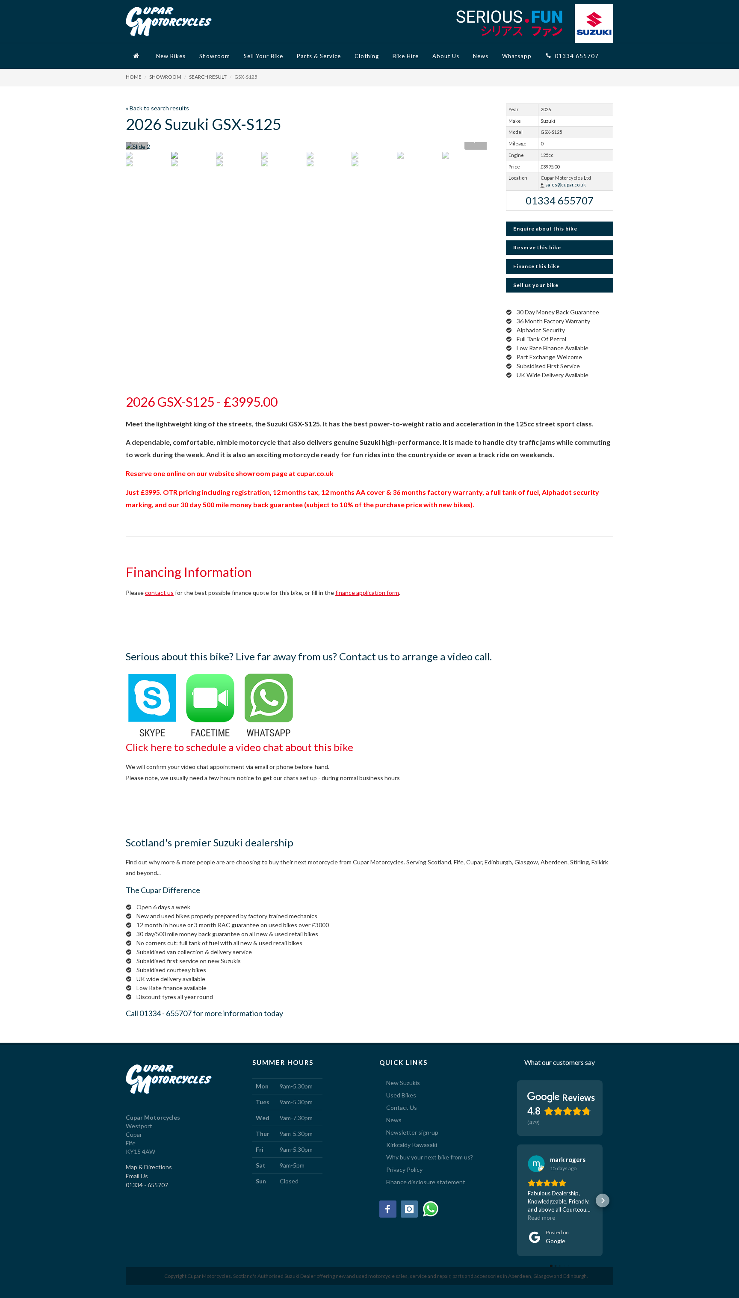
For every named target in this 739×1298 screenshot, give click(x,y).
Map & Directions (149, 1167)
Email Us (137, 1176)
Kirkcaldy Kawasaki (411, 1144)
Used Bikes (401, 1095)
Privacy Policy (404, 1169)
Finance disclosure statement (425, 1182)
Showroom (165, 77)
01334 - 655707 (165, 1013)
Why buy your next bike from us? (429, 1157)
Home (134, 77)
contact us (159, 592)
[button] (517, 1200)
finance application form (367, 592)
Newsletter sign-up (412, 1132)
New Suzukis (403, 1082)
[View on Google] (536, 1163)
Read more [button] (541, 1217)
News (394, 1120)
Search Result (208, 77)
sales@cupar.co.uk (565, 184)
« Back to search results (157, 108)
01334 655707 (560, 200)
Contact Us (401, 1107)
